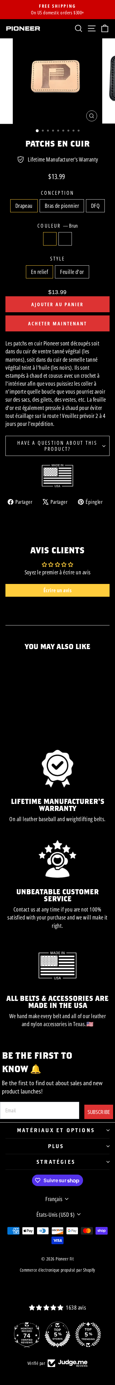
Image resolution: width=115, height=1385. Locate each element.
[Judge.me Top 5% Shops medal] (57, 1334)
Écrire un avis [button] (57, 590)
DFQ (95, 205)
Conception (57, 192)
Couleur (57, 225)
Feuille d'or (72, 272)
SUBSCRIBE (99, 1112)
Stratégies (55, 1162)
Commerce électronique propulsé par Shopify (57, 1270)
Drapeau (24, 205)
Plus (56, 1146)
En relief (39, 272)
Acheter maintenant (57, 323)
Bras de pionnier (62, 205)
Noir (65, 238)
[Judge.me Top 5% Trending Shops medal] (88, 1334)
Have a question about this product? (57, 445)
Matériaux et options (56, 1130)
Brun (49, 238)
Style (57, 258)
